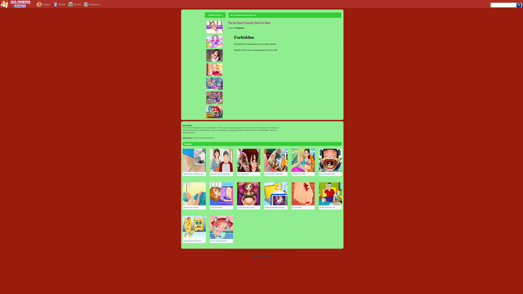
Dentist (77, 4)
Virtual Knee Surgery (191, 207)
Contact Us (267, 256)
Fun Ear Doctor (243, 174)
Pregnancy (94, 4)
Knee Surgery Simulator (274, 174)
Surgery (46, 4)
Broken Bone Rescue (327, 207)
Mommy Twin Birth (299, 174)
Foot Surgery (297, 207)
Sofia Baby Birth (216, 207)
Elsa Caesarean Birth (218, 241)
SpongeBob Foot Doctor (192, 241)
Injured (61, 4)
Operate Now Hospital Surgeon (222, 174)
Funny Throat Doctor (327, 174)
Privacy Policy (257, 256)
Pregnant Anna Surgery (246, 207)
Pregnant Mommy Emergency (276, 207)
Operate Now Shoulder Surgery (195, 174)
